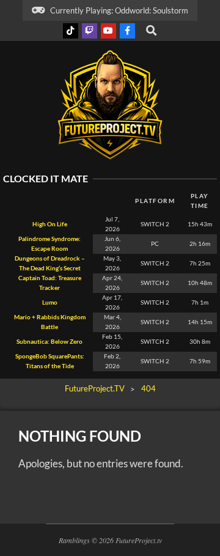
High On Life (49, 224)
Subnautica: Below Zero (49, 341)
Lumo (49, 302)
